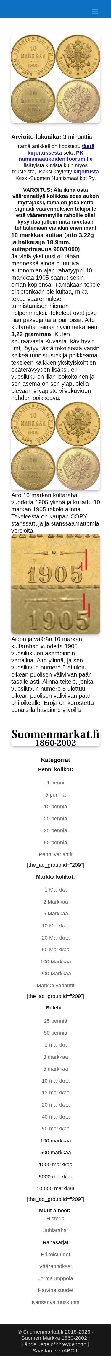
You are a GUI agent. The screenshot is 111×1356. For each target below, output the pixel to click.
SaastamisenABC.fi (55, 1351)
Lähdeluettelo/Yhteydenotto (54, 1344)
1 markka (56, 1045)
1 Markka (56, 890)
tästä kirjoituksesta (61, 149)
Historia (55, 1219)
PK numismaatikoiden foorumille (56, 156)
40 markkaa (56, 1117)
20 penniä (55, 819)
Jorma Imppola (55, 1278)
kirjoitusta (86, 172)
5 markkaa (55, 1069)
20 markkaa (56, 1105)
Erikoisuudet (55, 1254)
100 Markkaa (55, 962)
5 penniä (55, 795)
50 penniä (55, 843)
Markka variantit (55, 986)
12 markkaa (56, 1093)
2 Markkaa (55, 902)
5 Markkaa (55, 914)
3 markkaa (55, 1057)
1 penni (55, 783)
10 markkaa (56, 1081)
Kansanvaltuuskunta (56, 1302)
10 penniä (55, 807)
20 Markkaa (56, 938)
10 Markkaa (56, 926)
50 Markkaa (56, 950)
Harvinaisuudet (55, 1290)
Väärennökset (55, 1266)
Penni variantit (56, 854)
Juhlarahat (55, 1230)
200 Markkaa (55, 973)
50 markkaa (56, 1129)
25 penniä (55, 830)
